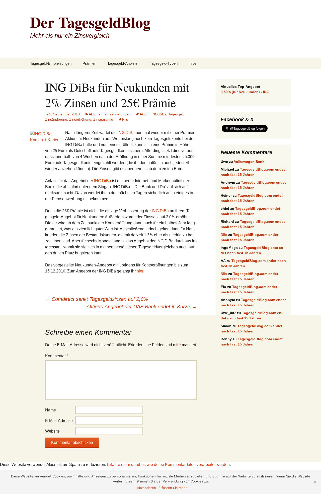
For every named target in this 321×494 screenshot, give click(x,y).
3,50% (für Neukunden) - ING (245, 92)
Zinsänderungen (118, 114)
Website (52, 431)
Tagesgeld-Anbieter (123, 63)
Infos (193, 63)
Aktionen (96, 114)
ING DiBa (158, 114)
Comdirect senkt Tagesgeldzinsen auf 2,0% (96, 299)
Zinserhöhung (80, 119)
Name (50, 410)
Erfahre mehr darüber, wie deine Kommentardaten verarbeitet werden (168, 464)
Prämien (89, 63)
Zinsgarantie (103, 119)
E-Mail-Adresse (59, 420)
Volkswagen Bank (249, 162)
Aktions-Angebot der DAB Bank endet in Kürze (142, 306)
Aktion (144, 114)
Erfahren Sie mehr (172, 488)
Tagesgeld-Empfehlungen (50, 63)
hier (140, 271)
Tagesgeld (176, 114)
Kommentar (56, 356)
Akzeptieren (146, 488)
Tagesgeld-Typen (164, 63)
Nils (125, 119)
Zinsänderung (56, 119)
